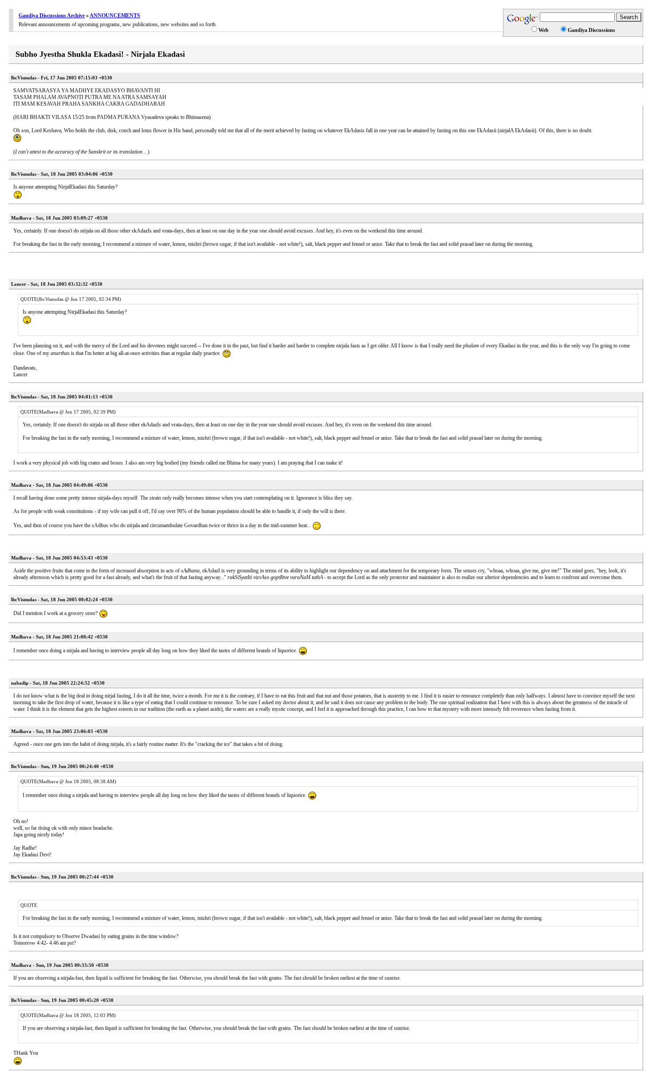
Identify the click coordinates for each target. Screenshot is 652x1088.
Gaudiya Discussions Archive (52, 15)
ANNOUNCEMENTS (115, 15)
